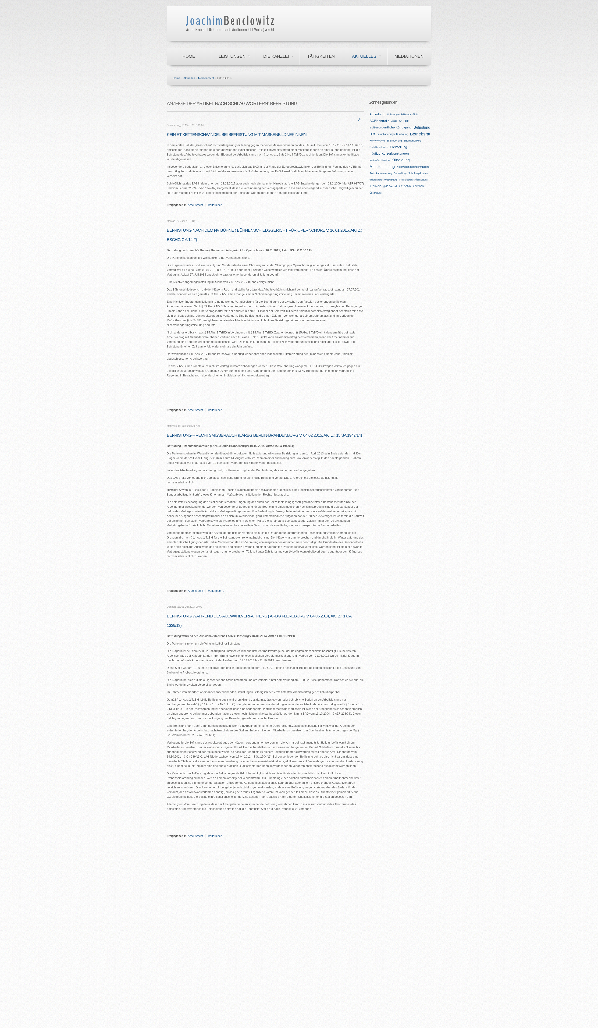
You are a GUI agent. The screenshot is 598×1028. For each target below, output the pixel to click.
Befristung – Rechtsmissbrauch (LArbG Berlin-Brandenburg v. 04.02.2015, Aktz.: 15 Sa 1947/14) (264, 435)
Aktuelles (364, 56)
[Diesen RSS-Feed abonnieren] (360, 120)
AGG (394, 121)
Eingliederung (394, 140)
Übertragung (375, 193)
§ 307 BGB (418, 186)
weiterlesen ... (216, 205)
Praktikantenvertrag (381, 173)
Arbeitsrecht (195, 205)
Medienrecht (206, 78)
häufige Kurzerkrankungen (389, 153)
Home (188, 56)
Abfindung (377, 114)
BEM (372, 134)
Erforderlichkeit (412, 140)
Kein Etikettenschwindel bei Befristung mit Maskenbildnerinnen (236, 134)
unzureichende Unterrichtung (383, 180)
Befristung (421, 127)
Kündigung (401, 160)
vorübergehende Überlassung (413, 180)
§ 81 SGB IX (405, 186)
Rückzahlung (400, 173)
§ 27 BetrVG (375, 186)
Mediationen (409, 56)
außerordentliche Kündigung (391, 127)
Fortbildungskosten (379, 147)
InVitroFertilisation (380, 160)
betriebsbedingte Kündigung (392, 134)
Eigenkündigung (377, 140)
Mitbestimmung (382, 167)
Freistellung (398, 147)
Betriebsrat (420, 134)
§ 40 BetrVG (390, 186)
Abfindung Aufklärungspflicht (402, 114)
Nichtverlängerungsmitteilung (413, 166)
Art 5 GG (404, 121)
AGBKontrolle (379, 121)
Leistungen (232, 56)
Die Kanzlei (276, 56)
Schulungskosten (418, 173)
